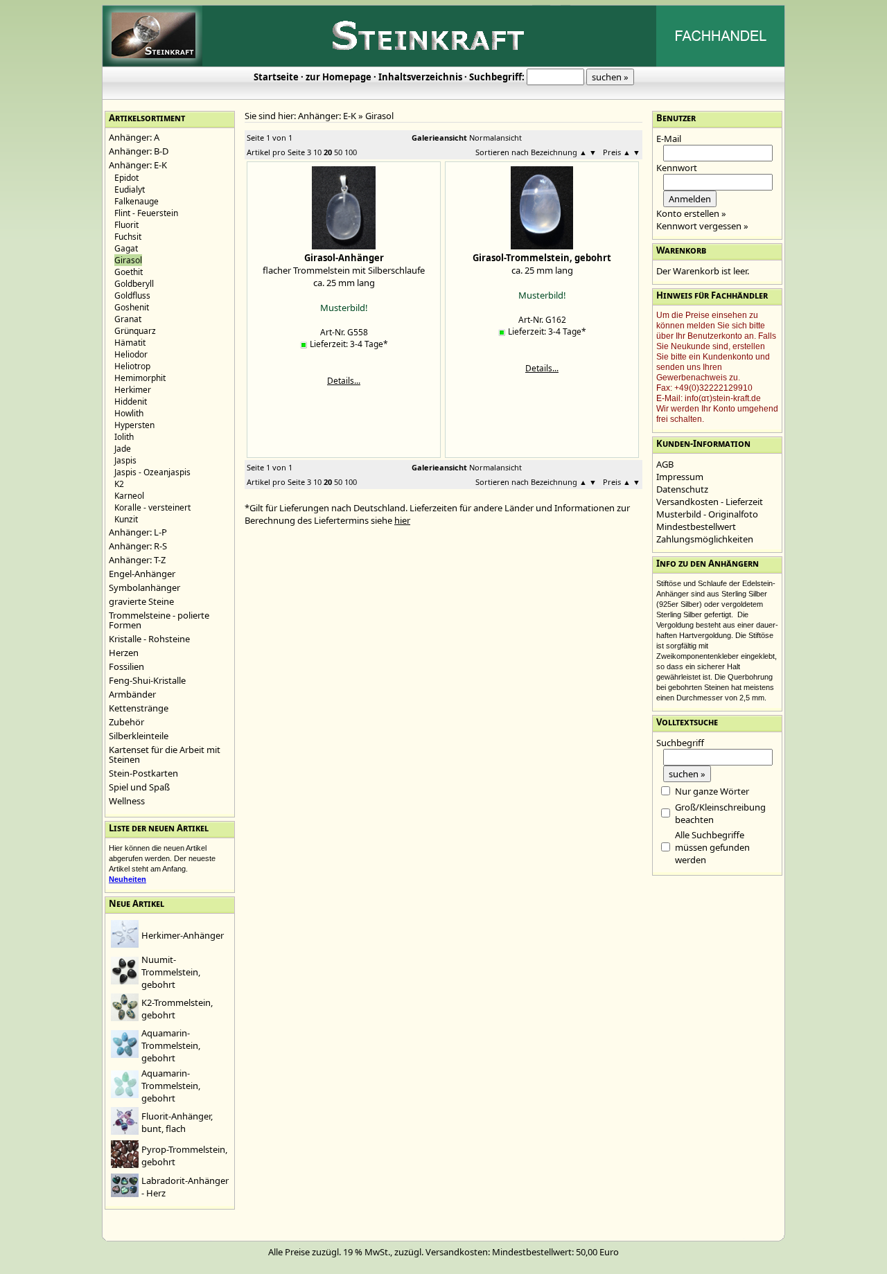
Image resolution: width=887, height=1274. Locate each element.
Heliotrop (132, 366)
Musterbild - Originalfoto (707, 514)
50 (338, 152)
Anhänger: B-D (138, 151)
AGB (665, 464)
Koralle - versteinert (152, 507)
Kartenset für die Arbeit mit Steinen (164, 754)
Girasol (379, 115)
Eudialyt (129, 189)
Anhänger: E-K (138, 165)
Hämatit (130, 342)
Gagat (126, 248)
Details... (343, 381)
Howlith (128, 413)
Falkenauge (136, 201)
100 (350, 152)
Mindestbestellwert (696, 526)
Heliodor (131, 354)
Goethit (128, 272)
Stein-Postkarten (143, 773)
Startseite (276, 77)
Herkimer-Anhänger (182, 935)
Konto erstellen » (691, 213)
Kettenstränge (138, 708)
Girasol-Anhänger (344, 257)
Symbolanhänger (144, 587)
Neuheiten (127, 879)
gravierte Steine (141, 601)
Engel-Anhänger (142, 573)
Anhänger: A (134, 137)
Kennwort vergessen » (702, 226)
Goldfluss (132, 295)
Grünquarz (135, 331)
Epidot (126, 178)
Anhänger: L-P (138, 532)
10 (317, 152)
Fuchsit (127, 236)
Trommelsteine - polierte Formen (159, 620)
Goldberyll (134, 284)
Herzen (124, 652)
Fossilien (126, 666)
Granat (127, 319)
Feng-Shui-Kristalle (147, 680)
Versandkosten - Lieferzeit (709, 501)
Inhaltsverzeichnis (420, 77)
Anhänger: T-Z (137, 560)
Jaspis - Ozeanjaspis (152, 472)
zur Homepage (338, 77)
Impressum (679, 476)
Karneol (129, 496)
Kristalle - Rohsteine (149, 638)
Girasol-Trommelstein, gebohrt (542, 257)
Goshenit (131, 307)
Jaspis (125, 460)
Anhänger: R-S (138, 546)
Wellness (127, 801)
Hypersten (134, 425)
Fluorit (126, 225)
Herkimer (132, 390)
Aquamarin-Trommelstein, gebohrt (170, 1045)
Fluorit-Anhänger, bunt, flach (177, 1122)
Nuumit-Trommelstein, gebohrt (170, 972)
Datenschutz (682, 489)
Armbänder (132, 694)
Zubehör (126, 722)
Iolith (124, 437)
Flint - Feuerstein (146, 213)
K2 (119, 484)
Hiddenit (130, 401)
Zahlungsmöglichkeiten (704, 539)
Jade (122, 448)
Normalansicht (495, 137)
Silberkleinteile (138, 735)
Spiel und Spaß (139, 787)
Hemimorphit (140, 378)
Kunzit (126, 519)
